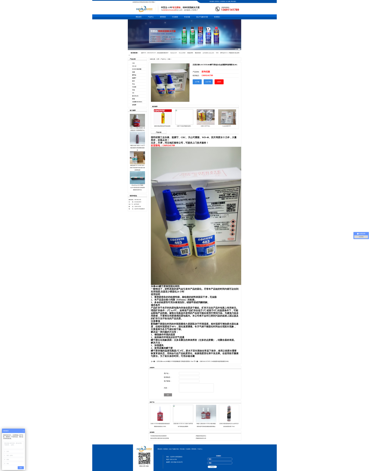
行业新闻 (175, 17)
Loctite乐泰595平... (227, 126)
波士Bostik (135, 96)
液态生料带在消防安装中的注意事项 (159, 438)
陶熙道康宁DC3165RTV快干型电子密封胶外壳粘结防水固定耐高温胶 (137, 168)
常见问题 (187, 17)
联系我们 (217, 1)
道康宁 (134, 78)
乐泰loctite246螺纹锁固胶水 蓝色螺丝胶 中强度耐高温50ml (137, 129)
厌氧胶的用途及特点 (201, 436)
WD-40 (134, 66)
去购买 (219, 81)
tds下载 (197, 81)
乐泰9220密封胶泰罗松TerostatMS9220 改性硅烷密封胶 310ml (229, 425)
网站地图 (233, 1)
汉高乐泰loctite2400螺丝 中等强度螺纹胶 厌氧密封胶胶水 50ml (175, 361)
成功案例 (211, 1)
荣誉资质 (163, 17)
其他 (133, 99)
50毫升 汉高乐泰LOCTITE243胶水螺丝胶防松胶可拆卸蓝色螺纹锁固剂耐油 (206, 425)
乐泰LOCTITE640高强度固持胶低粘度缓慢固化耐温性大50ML (160, 425)
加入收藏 (227, 1)
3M (133, 93)
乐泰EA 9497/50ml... (206, 126)
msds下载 (208, 81)
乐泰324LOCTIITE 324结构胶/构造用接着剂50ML (214, 361)
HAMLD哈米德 (136, 69)
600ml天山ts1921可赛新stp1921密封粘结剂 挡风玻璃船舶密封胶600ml (137, 188)
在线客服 (222, 1)
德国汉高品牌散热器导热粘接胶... (162, 126)
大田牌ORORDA (137, 102)
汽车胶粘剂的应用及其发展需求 (158, 436)
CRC (133, 63)
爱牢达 (134, 75)
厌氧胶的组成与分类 (201, 438)
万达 (133, 90)
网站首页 (139, 17)
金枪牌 (134, 105)
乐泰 (133, 72)
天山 (133, 84)
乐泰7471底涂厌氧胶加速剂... (184, 126)
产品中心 (151, 17)
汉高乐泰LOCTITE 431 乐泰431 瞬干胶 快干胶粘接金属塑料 (183, 425)
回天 (133, 81)
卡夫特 (134, 87)
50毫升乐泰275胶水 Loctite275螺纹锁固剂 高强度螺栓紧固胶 (137, 148)
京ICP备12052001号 (177, 462)
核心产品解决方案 (202, 17)
